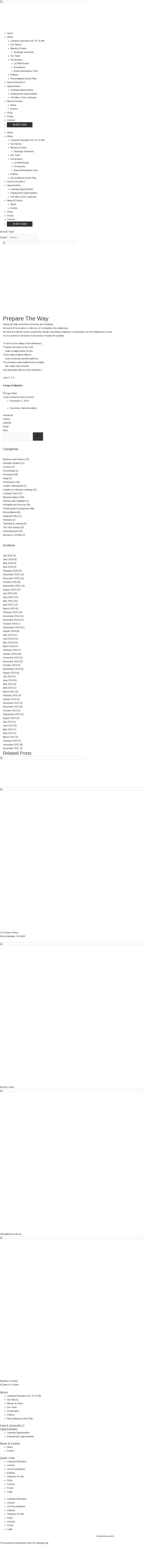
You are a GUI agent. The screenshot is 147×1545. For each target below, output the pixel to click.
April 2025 (8, 604)
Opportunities (14, 86)
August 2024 (9, 631)
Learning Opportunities (21, 90)
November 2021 (11, 748)
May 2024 (8, 642)
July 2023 (7, 676)
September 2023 (11, 669)
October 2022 (10, 710)
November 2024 (11, 620)
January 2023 (10, 699)
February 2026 (10, 571)
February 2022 (10, 741)
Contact (11, 120)
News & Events (15, 101)
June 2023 (8, 680)
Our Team (15, 56)
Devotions (15, 408)
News (13, 105)
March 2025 (9, 608)
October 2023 (10, 665)
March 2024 (9, 646)
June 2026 (8, 559)
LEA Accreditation (16, 1469)
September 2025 (11, 586)
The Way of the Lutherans (23, 97)
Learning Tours (10, 493)
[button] (73, 415)
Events (14, 109)
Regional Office (10, 516)
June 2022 (8, 725)
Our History (16, 44)
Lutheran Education (17, 1461)
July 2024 (7, 635)
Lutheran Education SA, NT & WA (27, 41)
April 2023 (8, 688)
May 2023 (8, 684)
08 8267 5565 (20, 124)
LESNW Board (21, 63)
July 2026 (7, 555)
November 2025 (11, 578)
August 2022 (9, 718)
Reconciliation (10, 512)
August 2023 (9, 673)
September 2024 (11, 627)
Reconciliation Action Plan (23, 78)
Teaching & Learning (13, 523)
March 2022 (9, 737)
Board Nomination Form (26, 71)
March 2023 (9, 691)
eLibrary (11, 1473)
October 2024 (10, 623)
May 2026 (8, 563)
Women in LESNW (12, 535)
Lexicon (11, 1465)
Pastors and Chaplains (14, 501)
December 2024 (11, 616)
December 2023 (11, 657)
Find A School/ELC (16, 82)
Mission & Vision (18, 48)
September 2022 (11, 714)
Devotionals (9, 471)
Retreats (7, 520)
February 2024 (10, 650)
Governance (16, 60)
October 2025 (10, 582)
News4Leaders (29, 408)
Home (10, 33)
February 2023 (10, 695)
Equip (6, 478)
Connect (7, 467)
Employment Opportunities (23, 94)
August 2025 (9, 589)
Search (3, 237)
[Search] (38, 436)
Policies (14, 75)
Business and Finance (14, 459)
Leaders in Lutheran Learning (17, 489)
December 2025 (11, 574)
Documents (19, 67)
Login (9, 1491)
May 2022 (8, 729)
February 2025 (10, 612)
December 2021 (11, 744)
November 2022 (11, 706)
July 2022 (7, 722)
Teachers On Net (15, 1476)
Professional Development (16, 508)
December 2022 (11, 703)
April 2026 (8, 567)
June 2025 (8, 597)
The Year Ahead (11, 527)
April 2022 (8, 733)
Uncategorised (10, 531)
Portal (10, 116)
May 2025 (8, 601)
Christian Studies (11, 463)
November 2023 (11, 661)
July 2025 (7, 593)
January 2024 (10, 654)
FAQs (10, 112)
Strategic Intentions (24, 52)
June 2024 (8, 639)
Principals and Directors (15, 504)
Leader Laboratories (13, 486)
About (10, 37)
